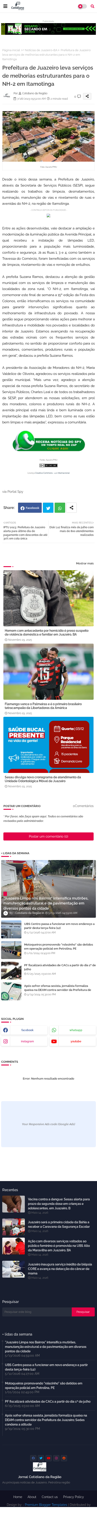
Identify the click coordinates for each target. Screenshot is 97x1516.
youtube (76, 1041)
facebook (27, 1030)
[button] (92, 6)
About (32, 1497)
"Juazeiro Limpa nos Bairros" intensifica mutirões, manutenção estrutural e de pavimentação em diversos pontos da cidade (45, 1346)
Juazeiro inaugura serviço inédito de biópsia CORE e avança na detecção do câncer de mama (60, 1269)
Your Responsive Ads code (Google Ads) (48, 1124)
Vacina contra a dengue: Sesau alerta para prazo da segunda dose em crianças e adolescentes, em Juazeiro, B (59, 1203)
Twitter (48, 508)
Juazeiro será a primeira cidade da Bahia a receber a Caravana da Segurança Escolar (59, 1224)
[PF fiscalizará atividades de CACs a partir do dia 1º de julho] (11, 971)
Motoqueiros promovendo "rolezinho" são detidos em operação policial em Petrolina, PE (58, 946)
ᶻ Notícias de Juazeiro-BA (40, 50)
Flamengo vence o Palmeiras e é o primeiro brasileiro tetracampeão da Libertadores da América (43, 706)
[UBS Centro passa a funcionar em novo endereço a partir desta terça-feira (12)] (11, 929)
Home (17, 1497)
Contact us (50, 1497)
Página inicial (11, 50)
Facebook (32, 508)
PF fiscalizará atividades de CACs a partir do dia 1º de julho (60, 967)
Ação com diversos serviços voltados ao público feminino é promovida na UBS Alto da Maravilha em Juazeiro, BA (59, 1245)
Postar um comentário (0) (48, 836)
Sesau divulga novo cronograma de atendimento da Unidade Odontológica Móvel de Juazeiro (43, 779)
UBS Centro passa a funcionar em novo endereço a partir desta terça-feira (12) (59, 926)
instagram (27, 1041)
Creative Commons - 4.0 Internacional (52, 473)
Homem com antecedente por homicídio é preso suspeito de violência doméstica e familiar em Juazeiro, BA (46, 632)
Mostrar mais (85, 563)
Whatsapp (60, 508)
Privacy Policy (73, 1497)
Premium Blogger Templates (46, 1505)
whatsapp (75, 1030)
